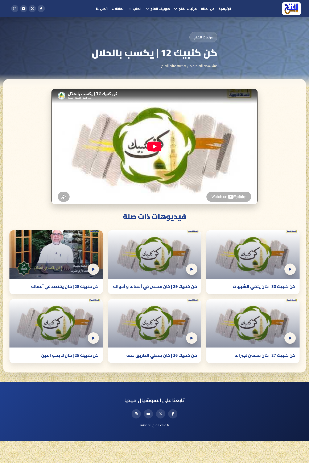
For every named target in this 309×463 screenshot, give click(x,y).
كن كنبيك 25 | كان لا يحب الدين (70, 355)
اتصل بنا (102, 9)
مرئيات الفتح (188, 9)
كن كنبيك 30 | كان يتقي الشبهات (264, 286)
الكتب (137, 9)
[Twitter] (32, 8)
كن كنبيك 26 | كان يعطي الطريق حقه (161, 355)
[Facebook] (41, 8)
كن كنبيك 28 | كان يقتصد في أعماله (65, 286)
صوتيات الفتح (160, 9)
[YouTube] (23, 8)
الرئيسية (224, 9)
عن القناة (207, 9)
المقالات (118, 9)
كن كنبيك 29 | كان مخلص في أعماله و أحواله (155, 286)
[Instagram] (14, 8)
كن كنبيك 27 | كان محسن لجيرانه (265, 355)
